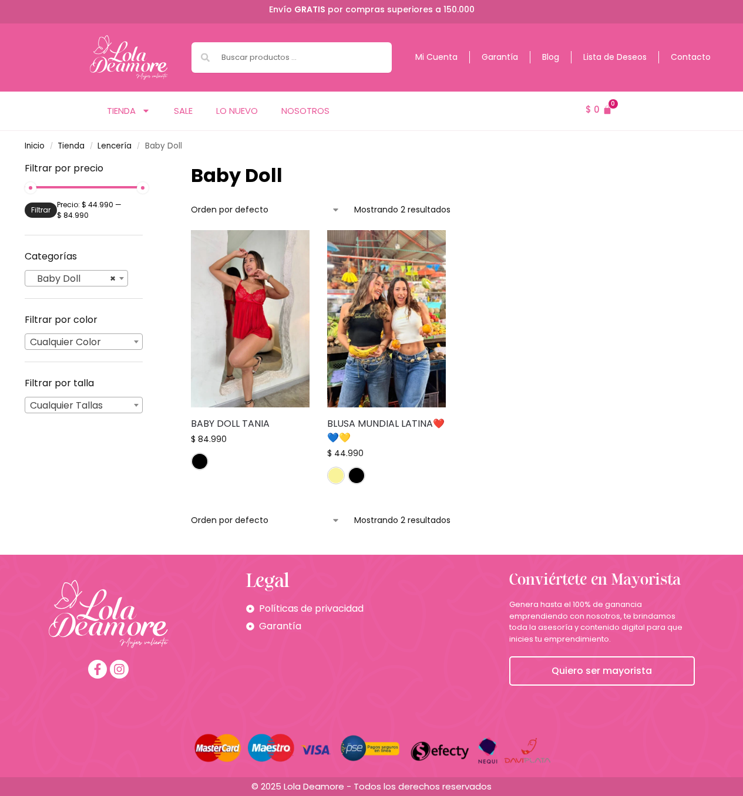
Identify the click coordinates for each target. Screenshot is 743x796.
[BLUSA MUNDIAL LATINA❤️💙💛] (386, 318)
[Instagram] (119, 669)
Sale (183, 110)
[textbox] (83, 342)
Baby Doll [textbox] (73, 278)
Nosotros (305, 110)
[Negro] (200, 461)
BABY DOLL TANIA (230, 423)
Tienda (121, 110)
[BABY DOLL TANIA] (250, 318)
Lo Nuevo (237, 110)
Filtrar (41, 210)
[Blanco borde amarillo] (336, 475)
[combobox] (291, 57)
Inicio (35, 145)
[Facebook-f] (97, 669)
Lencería (115, 145)
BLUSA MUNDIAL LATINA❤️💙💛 (386, 430)
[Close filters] (146, 169)
